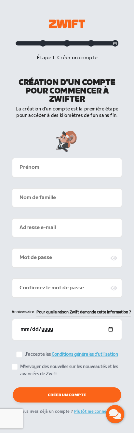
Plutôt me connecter (94, 411)
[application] (115, 414)
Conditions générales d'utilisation (85, 354)
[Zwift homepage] (67, 24)
